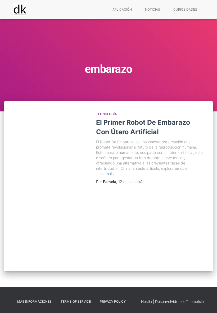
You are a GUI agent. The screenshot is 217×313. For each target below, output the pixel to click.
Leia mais (105, 173)
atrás (131, 181)
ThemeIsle (195, 301)
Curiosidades (185, 9)
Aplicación (122, 9)
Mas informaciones (34, 301)
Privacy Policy (113, 301)
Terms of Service (76, 301)
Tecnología (106, 114)
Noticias (152, 9)
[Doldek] (19, 9)
